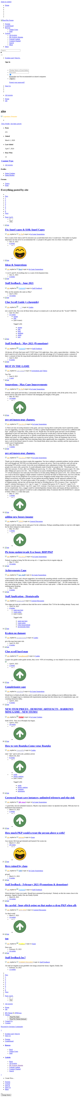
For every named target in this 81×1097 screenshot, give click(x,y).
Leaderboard (9, 26)
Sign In (12, 78)
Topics (7, 183)
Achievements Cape (15, 570)
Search (11, 43)
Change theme (6, 1095)
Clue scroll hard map (16, 651)
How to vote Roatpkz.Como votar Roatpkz (28, 745)
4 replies (12, 277)
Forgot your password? (17, 82)
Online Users (13, 29)
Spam (33, 837)
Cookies (8, 1023)
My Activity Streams (16, 37)
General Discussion (36, 521)
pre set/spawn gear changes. (20, 419)
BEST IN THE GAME (17, 366)
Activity (7, 33)
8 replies (12, 360)
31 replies (12, 315)
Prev (6, 196)
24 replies (12, 951)
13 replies (12, 969)
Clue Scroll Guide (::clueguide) (22, 302)
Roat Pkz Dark (14, 1017)
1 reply (11, 378)
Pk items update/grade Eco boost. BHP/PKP (29, 552)
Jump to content (6, 2)
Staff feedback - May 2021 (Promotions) (26, 343)
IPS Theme (9, 1013)
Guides (31, 307)
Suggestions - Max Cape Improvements (26, 384)
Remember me (14, 76)
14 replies (12, 296)
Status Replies (9, 175)
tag (6, 938)
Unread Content (14, 39)
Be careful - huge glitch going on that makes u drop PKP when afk (40, 905)
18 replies (12, 724)
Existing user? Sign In (13, 58)
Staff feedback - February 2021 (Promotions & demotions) (36, 884)
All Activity (13, 35)
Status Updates (10, 173)
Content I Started (15, 41)
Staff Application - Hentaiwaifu (22, 596)
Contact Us (9, 1021)
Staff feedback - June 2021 (19, 283)
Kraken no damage (15, 633)
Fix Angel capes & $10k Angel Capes (25, 229)
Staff (10, 31)
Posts (7, 185)
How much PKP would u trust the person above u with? (35, 832)
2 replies (12, 665)
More (11, 45)
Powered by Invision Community (12, 1027)
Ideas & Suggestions (16, 264)
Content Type (7, 161)
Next (6, 213)
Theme (7, 1015)
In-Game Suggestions (37, 234)
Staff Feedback (37, 288)
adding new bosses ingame (19, 516)
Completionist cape (15, 687)
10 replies (12, 564)
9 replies (12, 878)
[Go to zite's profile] (7, 225)
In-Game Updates (36, 717)
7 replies (12, 447)
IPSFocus (18, 1013)
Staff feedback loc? (15, 957)
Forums (7, 24)
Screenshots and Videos (39, 371)
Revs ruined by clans (16, 866)
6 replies (12, 243)
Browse (7, 28)
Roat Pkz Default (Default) (18, 1019)
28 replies (12, 845)
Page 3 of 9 (9, 217)
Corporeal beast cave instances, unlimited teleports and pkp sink (40, 797)
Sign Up (8, 86)
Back (11, 1049)
